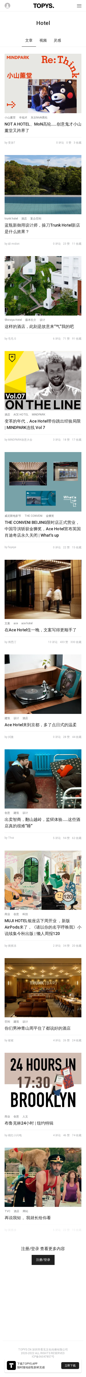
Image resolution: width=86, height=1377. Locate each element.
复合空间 (35, 218)
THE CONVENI (33, 515)
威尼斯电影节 (13, 515)
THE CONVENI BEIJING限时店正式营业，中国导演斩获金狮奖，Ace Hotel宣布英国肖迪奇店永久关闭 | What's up (43, 529)
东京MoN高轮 (39, 117)
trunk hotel (11, 218)
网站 (25, 1211)
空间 (7, 1021)
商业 (7, 914)
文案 (7, 623)
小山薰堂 (10, 117)
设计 (42, 319)
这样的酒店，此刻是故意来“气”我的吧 (39, 326)
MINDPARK (38, 414)
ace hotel (27, 623)
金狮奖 (50, 515)
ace (16, 623)
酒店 (24, 218)
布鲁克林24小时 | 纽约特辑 (29, 1123)
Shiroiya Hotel (13, 319)
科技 (25, 914)
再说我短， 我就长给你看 (28, 1217)
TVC (7, 1211)
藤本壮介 (30, 319)
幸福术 (23, 117)
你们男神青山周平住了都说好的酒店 (38, 1028)
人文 (25, 1116)
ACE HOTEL (21, 414)
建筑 (7, 718)
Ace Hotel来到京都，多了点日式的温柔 (41, 724)
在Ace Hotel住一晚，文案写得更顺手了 (41, 629)
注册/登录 (43, 1260)
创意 (7, 812)
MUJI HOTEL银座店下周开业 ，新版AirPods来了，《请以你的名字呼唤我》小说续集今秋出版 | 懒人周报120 (43, 927)
